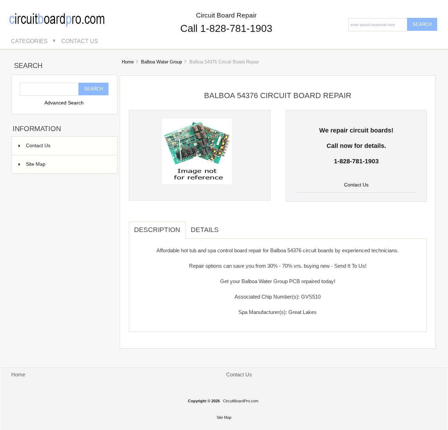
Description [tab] (157, 229)
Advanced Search (64, 102)
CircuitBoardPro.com (240, 401)
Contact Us (79, 41)
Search (28, 66)
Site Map (36, 164)
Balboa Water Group (161, 61)
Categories (29, 41)
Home (128, 61)
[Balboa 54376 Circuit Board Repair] (197, 182)
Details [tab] (205, 229)
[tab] (229, 226)
